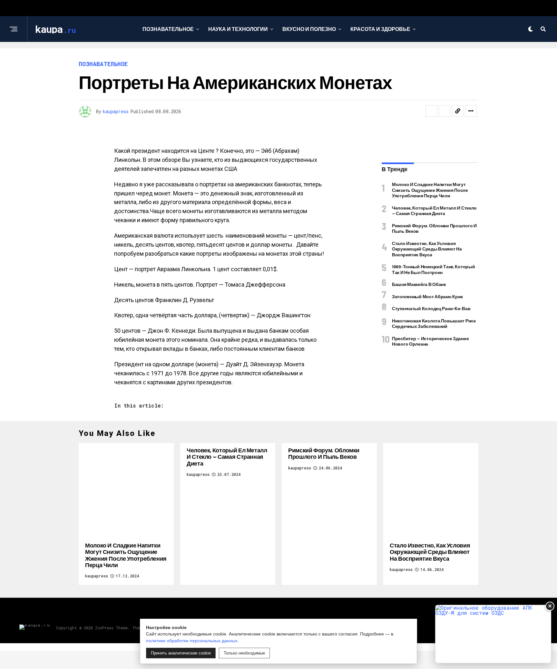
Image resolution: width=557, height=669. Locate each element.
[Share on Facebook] (431, 111)
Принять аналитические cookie (181, 653)
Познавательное (168, 29)
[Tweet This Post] (444, 111)
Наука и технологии (238, 29)
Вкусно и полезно (309, 29)
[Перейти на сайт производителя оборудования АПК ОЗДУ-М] (493, 634)
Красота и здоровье (380, 29)
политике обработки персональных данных (192, 640)
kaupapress (116, 111)
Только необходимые (244, 653)
